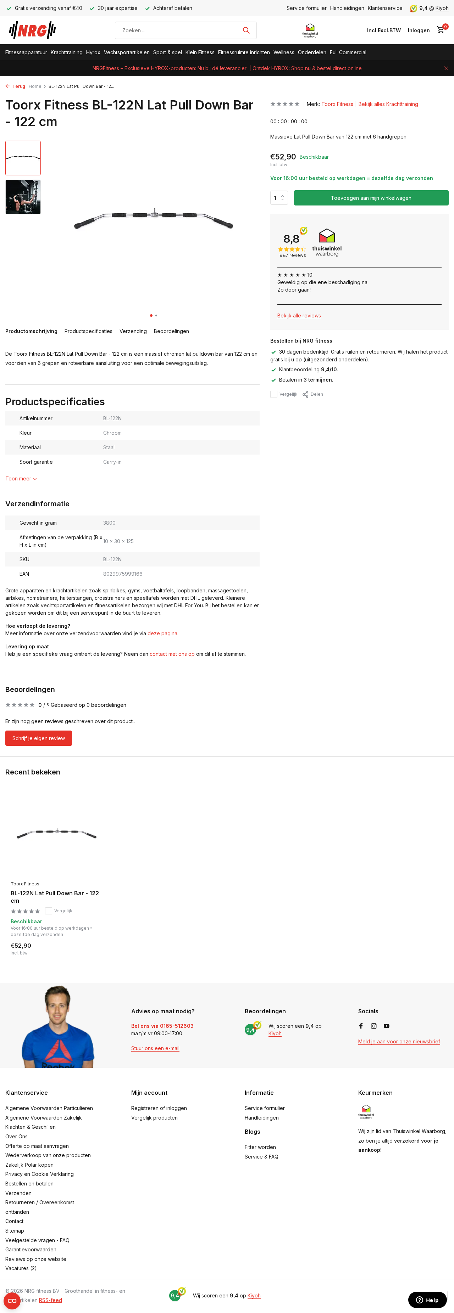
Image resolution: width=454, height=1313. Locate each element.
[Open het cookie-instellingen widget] (12, 1300)
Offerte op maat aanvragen (37, 1146)
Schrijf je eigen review (38, 738)
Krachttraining (67, 52)
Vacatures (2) (21, 1268)
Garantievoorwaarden (30, 1249)
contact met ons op (172, 654)
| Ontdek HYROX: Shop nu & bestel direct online (305, 68)
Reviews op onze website (35, 1259)
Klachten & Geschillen (30, 1127)
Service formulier (307, 8)
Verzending (133, 331)
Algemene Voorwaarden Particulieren (49, 1108)
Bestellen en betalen (29, 1183)
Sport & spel (167, 52)
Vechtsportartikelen (127, 52)
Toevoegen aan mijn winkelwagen (371, 198)
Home (35, 86)
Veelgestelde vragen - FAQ (37, 1240)
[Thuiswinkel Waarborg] (310, 30)
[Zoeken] (246, 30)
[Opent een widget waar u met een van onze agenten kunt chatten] (427, 1300)
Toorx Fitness (337, 104)
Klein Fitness (200, 52)
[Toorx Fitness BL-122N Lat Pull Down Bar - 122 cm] (57, 835)
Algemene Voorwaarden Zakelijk (43, 1118)
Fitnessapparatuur (26, 52)
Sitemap (14, 1231)
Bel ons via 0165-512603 (162, 1026)
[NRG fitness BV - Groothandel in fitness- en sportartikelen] (37, 30)
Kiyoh (442, 8)
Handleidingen (347, 8)
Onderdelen (312, 52)
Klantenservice (385, 8)
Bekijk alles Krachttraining (388, 104)
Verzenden (18, 1193)
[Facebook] (361, 1026)
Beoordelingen (171, 331)
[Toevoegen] (90, 948)
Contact (14, 1221)
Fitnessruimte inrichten (244, 52)
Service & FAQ (261, 1157)
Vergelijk (288, 394)
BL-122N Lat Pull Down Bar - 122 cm (55, 897)
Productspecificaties (88, 331)
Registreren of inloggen (159, 1108)
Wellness (283, 52)
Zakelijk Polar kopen (29, 1165)
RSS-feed (50, 1300)
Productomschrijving (31, 331)
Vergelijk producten (154, 1118)
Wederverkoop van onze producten (48, 1155)
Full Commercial (348, 52)
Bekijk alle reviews (299, 315)
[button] (151, 315)
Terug (18, 86)
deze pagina (162, 633)
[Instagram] (374, 1026)
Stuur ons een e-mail (155, 1048)
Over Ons (16, 1136)
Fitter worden (260, 1147)
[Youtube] (386, 1026)
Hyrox (93, 52)
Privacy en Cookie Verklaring (39, 1174)
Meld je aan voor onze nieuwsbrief (399, 1041)
